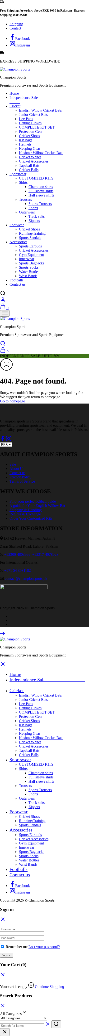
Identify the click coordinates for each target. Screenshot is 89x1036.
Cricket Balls (28, 170)
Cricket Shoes (29, 136)
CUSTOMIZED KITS (36, 178)
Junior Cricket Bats (33, 115)
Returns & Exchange (25, 514)
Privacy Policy (20, 477)
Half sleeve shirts (41, 195)
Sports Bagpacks (31, 263)
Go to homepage (12, 401)
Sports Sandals (30, 238)
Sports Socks (28, 267)
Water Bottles (29, 272)
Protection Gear (30, 132)
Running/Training (32, 233)
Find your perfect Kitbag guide (32, 501)
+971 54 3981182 (17, 570)
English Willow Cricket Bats (40, 110)
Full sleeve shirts (40, 191)
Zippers (34, 221)
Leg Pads (26, 119)
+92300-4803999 (17, 554)
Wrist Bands (28, 276)
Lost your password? (44, 947)
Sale (12, 464)
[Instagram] (8, 440)
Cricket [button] (14, 106)
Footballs (16, 280)
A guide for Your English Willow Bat (37, 506)
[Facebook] (3, 440)
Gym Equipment (31, 255)
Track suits (36, 216)
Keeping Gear (29, 148)
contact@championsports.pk (26, 578)
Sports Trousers (40, 204)
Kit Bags (25, 140)
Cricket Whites (30, 157)
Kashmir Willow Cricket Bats (41, 153)
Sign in (6, 955)
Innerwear (26, 259)
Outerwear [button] (27, 212)
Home (14, 93)
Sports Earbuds (30, 246)
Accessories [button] (18, 242)
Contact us (17, 284)
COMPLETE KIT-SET (37, 127)
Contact (15, 28)
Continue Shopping (49, 987)
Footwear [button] (16, 225)
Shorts (33, 208)
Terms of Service (22, 481)
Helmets (25, 144)
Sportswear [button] (17, 174)
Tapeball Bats (29, 165)
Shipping (16, 24)
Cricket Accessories (33, 161)
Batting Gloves (30, 123)
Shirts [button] (23, 182)
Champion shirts (40, 187)
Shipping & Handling (25, 510)
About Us (16, 469)
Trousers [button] (25, 199)
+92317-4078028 (45, 554)
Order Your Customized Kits (30, 518)
